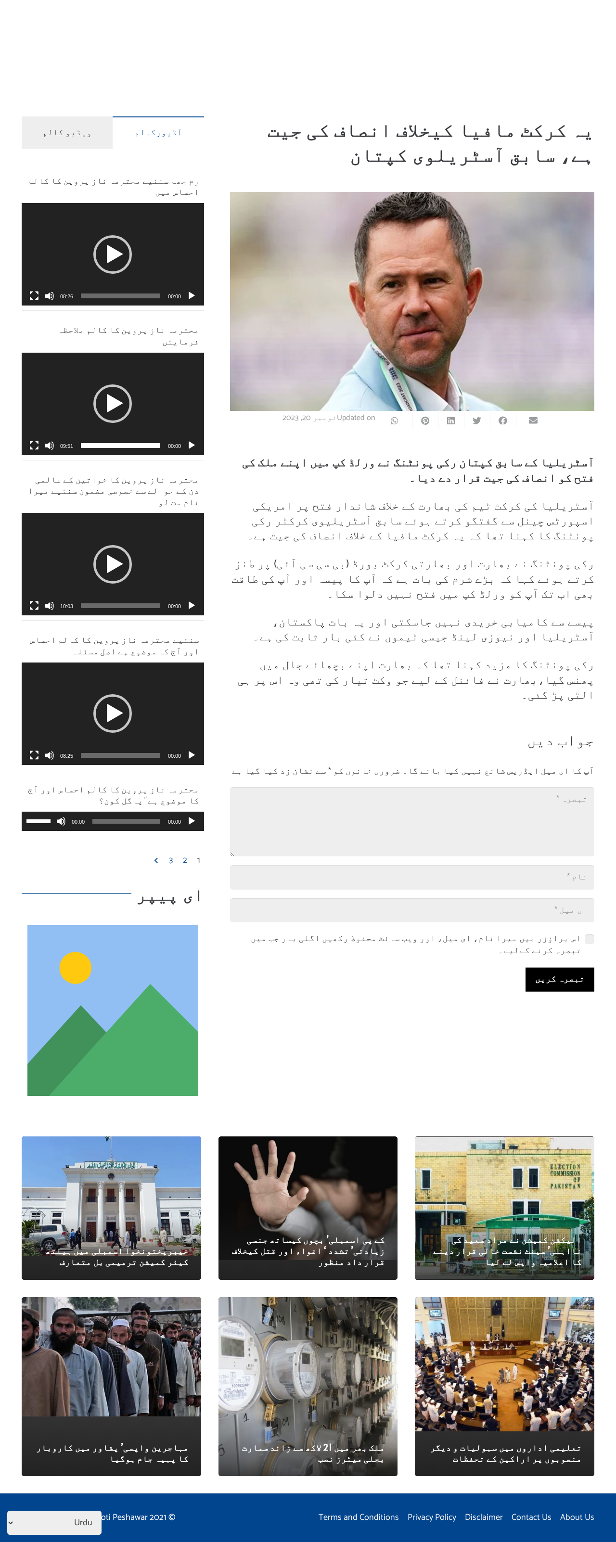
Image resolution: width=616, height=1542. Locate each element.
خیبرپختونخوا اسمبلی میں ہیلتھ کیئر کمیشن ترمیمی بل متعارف (117, 1255)
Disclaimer (484, 1517)
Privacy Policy (432, 1517)
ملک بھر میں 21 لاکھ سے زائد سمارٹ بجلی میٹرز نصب (313, 1452)
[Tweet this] (477, 420)
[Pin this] (425, 420)
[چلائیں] (191, 296)
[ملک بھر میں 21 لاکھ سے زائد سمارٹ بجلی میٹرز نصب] (308, 1304)
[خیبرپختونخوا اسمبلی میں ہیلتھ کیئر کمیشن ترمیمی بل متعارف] (111, 1143)
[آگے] (157, 860)
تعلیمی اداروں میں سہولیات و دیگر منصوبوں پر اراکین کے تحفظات (506, 1452)
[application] (113, 254)
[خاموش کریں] (49, 296)
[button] (112, 254)
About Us (577, 1517)
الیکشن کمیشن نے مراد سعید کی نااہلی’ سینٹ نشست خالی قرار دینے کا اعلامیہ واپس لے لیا (507, 1250)
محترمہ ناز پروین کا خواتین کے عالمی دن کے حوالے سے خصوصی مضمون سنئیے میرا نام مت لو (113, 490)
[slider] (120, 295)
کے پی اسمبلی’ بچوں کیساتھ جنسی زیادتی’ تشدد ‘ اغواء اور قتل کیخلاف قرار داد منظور (308, 1250)
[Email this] (529, 420)
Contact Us (532, 1517)
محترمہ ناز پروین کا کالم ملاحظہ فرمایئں (128, 334)
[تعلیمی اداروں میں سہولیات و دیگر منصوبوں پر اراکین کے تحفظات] (504, 1304)
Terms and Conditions (359, 1517)
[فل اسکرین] (34, 296)
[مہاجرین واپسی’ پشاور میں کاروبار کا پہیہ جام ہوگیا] (111, 1304)
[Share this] (503, 420)
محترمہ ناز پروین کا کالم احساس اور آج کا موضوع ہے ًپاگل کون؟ (113, 794)
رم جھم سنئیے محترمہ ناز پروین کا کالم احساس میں (113, 185)
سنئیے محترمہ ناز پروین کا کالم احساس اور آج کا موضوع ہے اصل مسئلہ (114, 644)
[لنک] (112, 1010)
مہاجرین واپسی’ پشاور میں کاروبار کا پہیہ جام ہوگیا (112, 1452)
